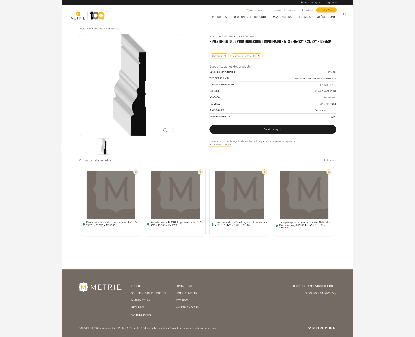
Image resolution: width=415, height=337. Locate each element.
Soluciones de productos (148, 293)
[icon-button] (165, 130)
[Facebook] (321, 328)
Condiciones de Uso (106, 327)
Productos (95, 28)
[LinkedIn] (326, 328)
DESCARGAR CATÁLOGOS (319, 293)
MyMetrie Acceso (326, 10)
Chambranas (113, 28)
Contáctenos (307, 10)
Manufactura (140, 300)
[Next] (104, 146)
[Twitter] (309, 328)
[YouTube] (330, 328)
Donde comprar (255, 10)
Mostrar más (329, 160)
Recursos (137, 307)
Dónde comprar (186, 293)
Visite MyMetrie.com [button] (220, 144)
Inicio (82, 28)
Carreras (292, 10)
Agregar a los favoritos (244, 55)
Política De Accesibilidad (155, 327)
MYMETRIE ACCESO (187, 307)
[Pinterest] (317, 328)
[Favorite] (135, 172)
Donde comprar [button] (272, 129)
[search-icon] (345, 14)
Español (330, 2)
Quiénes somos (141, 314)
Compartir (217, 55)
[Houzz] (334, 328)
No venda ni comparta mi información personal (193, 327)
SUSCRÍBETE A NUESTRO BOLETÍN (312, 286)
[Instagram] (314, 328)
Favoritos (277, 10)
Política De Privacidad (129, 327)
